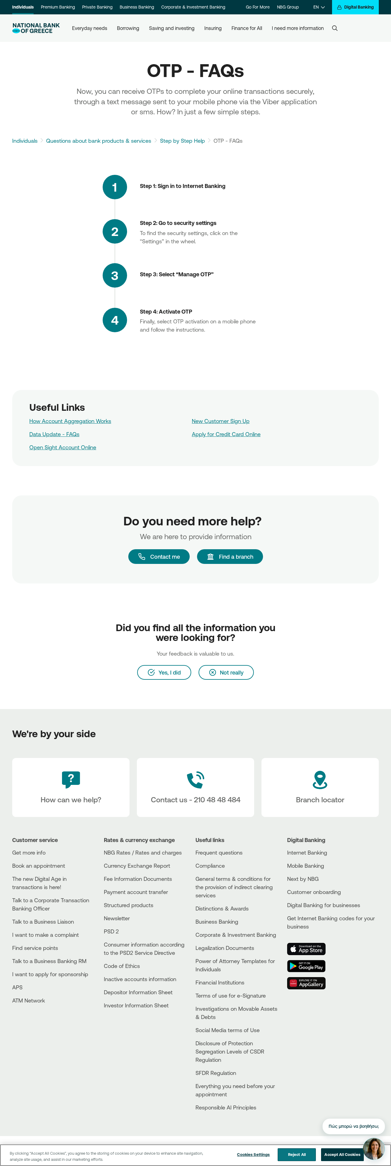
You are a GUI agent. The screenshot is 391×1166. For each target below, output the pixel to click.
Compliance (210, 866)
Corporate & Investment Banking (193, 7)
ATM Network (28, 1000)
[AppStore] (310, 949)
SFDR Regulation (216, 1073)
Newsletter (117, 918)
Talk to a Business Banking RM (49, 961)
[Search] (334, 28)
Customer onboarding (314, 892)
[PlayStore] (310, 966)
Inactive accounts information (140, 979)
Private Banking (97, 7)
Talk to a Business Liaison (43, 921)
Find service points (35, 948)
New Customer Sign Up (221, 421)
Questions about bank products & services (98, 141)
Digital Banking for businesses (323, 905)
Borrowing (128, 28)
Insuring (213, 28)
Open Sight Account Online (62, 447)
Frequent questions (219, 852)
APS (17, 987)
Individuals (23, 7)
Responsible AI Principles (226, 1107)
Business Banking (137, 7)
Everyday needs (89, 28)
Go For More (258, 7)
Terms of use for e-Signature (231, 995)
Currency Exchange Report (137, 866)
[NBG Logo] (36, 28)
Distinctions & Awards (222, 908)
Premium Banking (58, 7)
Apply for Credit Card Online (226, 434)
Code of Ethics (122, 966)
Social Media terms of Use (228, 1030)
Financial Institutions (220, 982)
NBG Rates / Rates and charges (143, 852)
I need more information (298, 28)
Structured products (128, 905)
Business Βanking (217, 921)
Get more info (29, 852)
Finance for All (247, 28)
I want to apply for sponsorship (50, 974)
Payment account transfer (136, 892)
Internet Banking (307, 852)
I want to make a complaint (45, 935)
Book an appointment (38, 866)
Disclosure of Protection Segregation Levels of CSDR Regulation (230, 1051)
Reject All (297, 1154)
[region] (195, 1155)
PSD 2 (111, 931)
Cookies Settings (253, 1154)
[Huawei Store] (310, 983)
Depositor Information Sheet (138, 992)
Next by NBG (303, 879)
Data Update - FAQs (54, 434)
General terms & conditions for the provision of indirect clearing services (234, 887)
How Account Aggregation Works (70, 421)
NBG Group (288, 7)
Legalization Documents (225, 948)
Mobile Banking (305, 866)
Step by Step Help (182, 141)
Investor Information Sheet (136, 1005)
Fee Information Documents (138, 879)
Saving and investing (172, 28)
